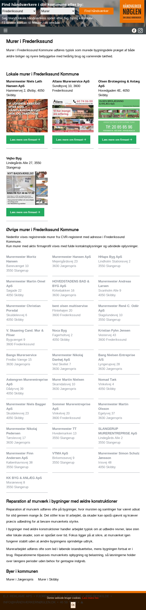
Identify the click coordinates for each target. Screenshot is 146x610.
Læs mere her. (90, 597)
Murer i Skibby (48, 579)
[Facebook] (134, 30)
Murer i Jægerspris (19, 579)
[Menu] (5, 30)
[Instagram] (140, 30)
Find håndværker (96, 11)
